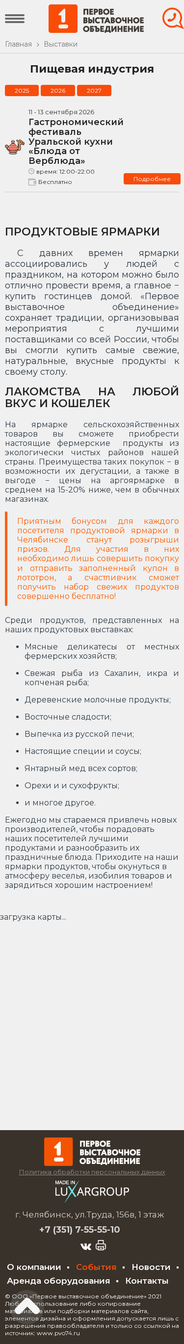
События (96, 1267)
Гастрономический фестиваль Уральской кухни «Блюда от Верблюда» (76, 141)
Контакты (147, 1281)
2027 (94, 90)
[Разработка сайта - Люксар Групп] (92, 1200)
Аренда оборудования (58, 1281)
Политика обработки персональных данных (92, 1172)
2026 (58, 90)
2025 (22, 90)
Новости (151, 1267)
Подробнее (152, 178)
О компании (34, 1267)
